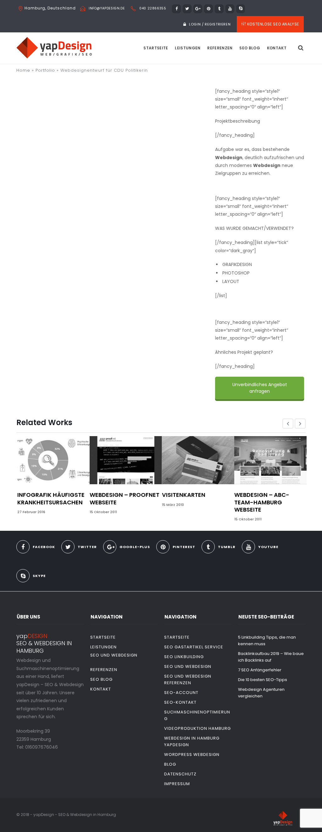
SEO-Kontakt (180, 702)
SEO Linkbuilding (184, 657)
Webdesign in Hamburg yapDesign (191, 741)
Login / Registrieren (209, 24)
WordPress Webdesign (191, 754)
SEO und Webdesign (113, 655)
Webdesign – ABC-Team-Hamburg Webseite (261, 502)
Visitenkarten (183, 495)
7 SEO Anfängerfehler (259, 670)
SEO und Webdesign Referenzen (187, 679)
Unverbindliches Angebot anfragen (259, 387)
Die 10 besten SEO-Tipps (262, 680)
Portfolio (45, 70)
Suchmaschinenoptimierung (197, 715)
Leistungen (187, 48)
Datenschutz (180, 774)
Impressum (177, 784)
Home (23, 70)
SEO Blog (249, 48)
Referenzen (219, 48)
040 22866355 (152, 8)
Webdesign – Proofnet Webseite (124, 498)
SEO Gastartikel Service (193, 647)
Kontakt (276, 48)
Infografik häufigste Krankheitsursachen (51, 498)
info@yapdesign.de (107, 8)
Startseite (155, 48)
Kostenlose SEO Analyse (273, 24)
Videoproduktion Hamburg (197, 728)
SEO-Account (181, 693)
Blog (170, 764)
